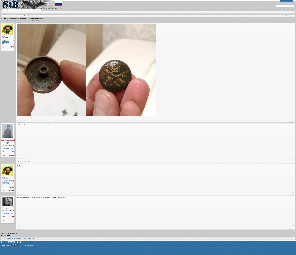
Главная (290, 242)
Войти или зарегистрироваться (287, 1)
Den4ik (32, 20)
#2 (293, 158)
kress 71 (18, 224)
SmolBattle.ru (270, 243)
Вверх (292, 242)
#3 (293, 193)
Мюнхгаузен (20, 161)
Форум (4, 10)
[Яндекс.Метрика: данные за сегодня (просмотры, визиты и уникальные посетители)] (29, 245)
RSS (293, 242)
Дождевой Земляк (25, 227)
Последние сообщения (14, 12)
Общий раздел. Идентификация (14, 20)
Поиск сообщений (5, 12)
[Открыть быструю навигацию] (293, 15)
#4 (293, 225)
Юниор (18, 158)
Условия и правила (277, 243)
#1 (293, 120)
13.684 (12, 146)
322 (13, 40)
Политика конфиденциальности (288, 243)
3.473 (13, 211)
